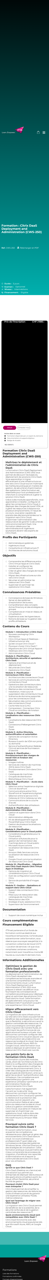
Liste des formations (11, 1274)
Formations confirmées (12, 1276)
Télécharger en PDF (29, 248)
